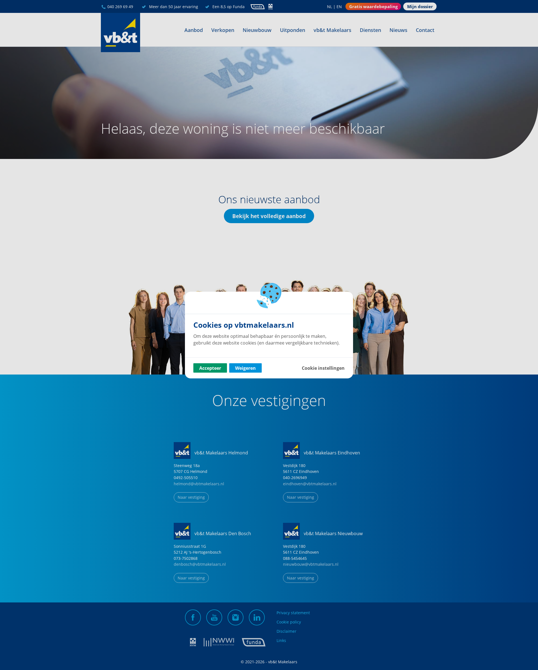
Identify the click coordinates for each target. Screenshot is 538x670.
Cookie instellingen (323, 368)
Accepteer (210, 368)
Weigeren (245, 368)
